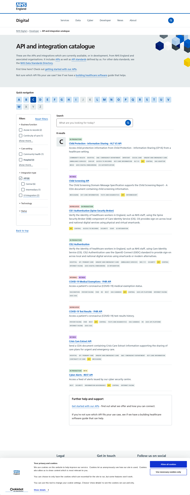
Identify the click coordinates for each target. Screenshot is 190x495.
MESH (72, 165)
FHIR (97, 292)
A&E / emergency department (108, 158)
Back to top (22, 230)
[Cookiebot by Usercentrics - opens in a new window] (16, 490)
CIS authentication (106, 165)
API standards (78, 59)
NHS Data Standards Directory (36, 63)
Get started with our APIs (85, 406)
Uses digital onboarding (86, 165)
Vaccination (75, 292)
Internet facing (76, 266)
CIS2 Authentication (79, 244)
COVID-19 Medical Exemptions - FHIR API (90, 281)
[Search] (128, 123)
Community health (77, 158)
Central (149, 161)
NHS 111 (143, 262)
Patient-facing (87, 292)
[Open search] (171, 20)
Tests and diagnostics (110, 195)
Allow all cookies (168, 464)
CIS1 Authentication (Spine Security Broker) (91, 210)
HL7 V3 (136, 161)
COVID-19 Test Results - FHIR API (85, 311)
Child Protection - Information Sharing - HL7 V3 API (95, 143)
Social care (137, 158)
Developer (34, 31)
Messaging (74, 195)
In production (75, 139)
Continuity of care (78, 359)
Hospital (90, 158)
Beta (85, 371)
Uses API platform (144, 292)
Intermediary (131, 195)
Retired (73, 177)
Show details (40, 490)
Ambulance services (78, 161)
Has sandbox (116, 292)
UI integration (122, 228)
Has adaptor (160, 161)
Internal (73, 277)
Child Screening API (79, 180)
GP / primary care (86, 262)
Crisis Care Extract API (80, 341)
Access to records (104, 161)
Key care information (123, 161)
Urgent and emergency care (155, 158)
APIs (57, 59)
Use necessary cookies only (168, 472)
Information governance (95, 385)
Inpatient (126, 158)
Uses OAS (73, 296)
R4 (102, 292)
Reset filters (41, 118)
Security (104, 228)
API (143, 161)
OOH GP (91, 161)
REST (107, 292)
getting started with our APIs (61, 69)
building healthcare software (91, 75)
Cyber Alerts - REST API (81, 374)
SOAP (112, 228)
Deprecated (74, 206)
